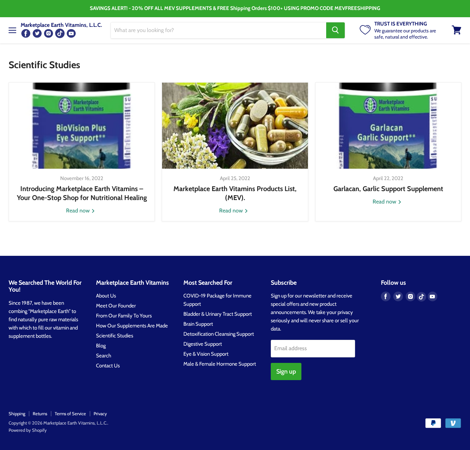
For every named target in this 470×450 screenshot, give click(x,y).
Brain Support (198, 324)
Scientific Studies (114, 336)
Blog (101, 346)
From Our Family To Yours (124, 316)
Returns (40, 413)
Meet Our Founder (116, 306)
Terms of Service (70, 413)
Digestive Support (202, 344)
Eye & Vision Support (205, 354)
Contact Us (108, 366)
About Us (106, 296)
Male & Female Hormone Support (219, 364)
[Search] (335, 30)
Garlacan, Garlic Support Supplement (388, 189)
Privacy (100, 413)
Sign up (286, 371)
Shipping (17, 413)
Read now (78, 210)
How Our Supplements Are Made (132, 326)
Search (103, 356)
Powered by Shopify (28, 430)
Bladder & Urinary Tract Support (217, 314)
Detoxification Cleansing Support (218, 334)
